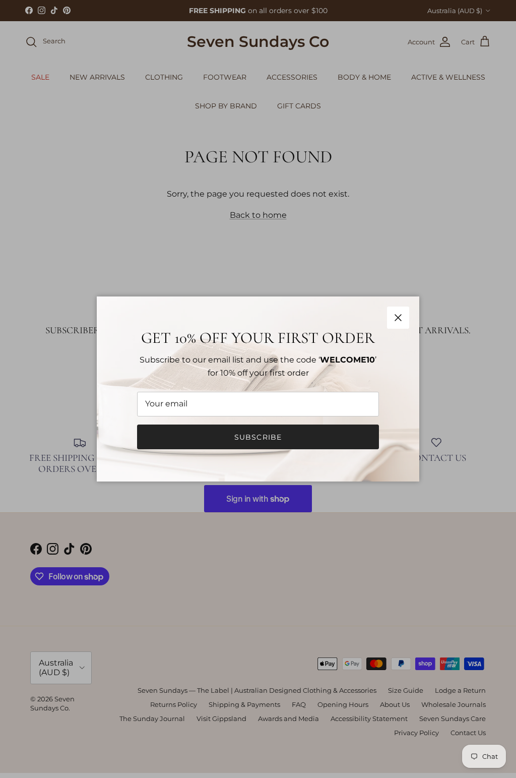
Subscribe (258, 437)
